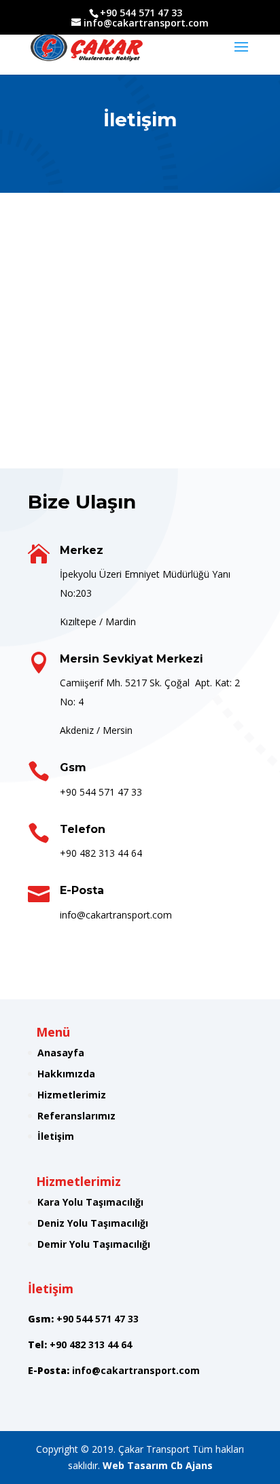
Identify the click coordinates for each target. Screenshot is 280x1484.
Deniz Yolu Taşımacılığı (92, 1223)
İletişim (55, 1136)
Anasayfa (60, 1052)
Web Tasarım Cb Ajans (158, 1465)
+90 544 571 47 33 (101, 791)
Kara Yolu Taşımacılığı (90, 1201)
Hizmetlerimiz (71, 1094)
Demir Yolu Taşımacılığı (93, 1244)
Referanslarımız (76, 1115)
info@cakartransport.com (136, 1370)
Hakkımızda (66, 1073)
